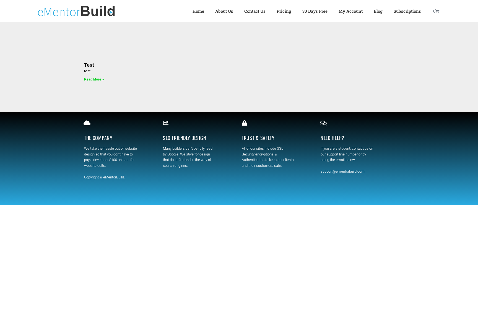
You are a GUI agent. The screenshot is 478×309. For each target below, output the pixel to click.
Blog (378, 11)
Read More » (94, 79)
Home (198, 11)
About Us (224, 11)
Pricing (284, 11)
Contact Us (255, 11)
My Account (351, 11)
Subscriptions (407, 11)
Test (89, 65)
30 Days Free (315, 11)
